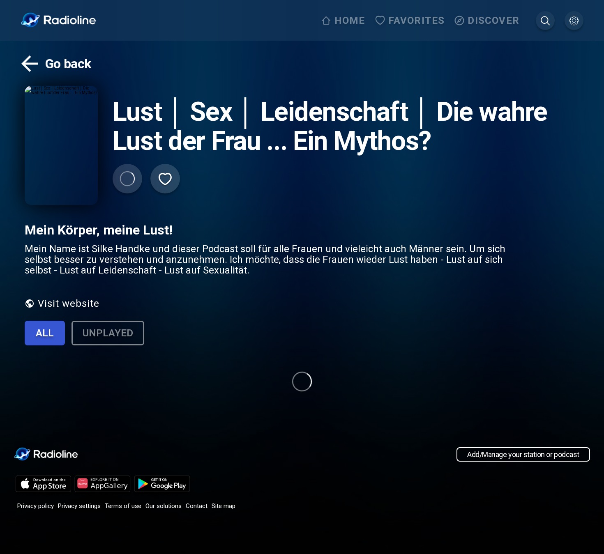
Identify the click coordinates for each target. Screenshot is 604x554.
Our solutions (163, 506)
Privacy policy (35, 506)
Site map (223, 506)
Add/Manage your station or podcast (523, 454)
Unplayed (108, 333)
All (45, 333)
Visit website (68, 303)
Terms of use (123, 506)
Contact (196, 506)
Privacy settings (79, 506)
